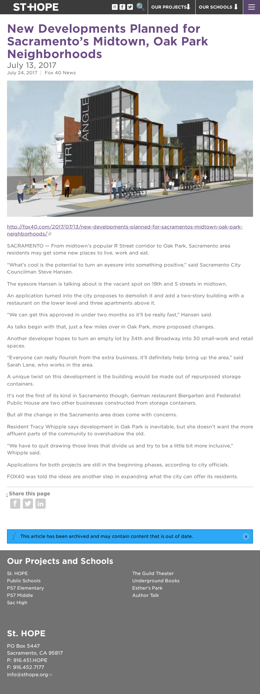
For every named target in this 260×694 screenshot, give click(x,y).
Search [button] (140, 7)
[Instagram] (114, 7)
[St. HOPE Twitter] (130, 7)
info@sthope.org (27, 674)
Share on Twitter (28, 504)
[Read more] (130, 149)
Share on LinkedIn (41, 504)
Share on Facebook (15, 504)
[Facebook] (122, 7)
